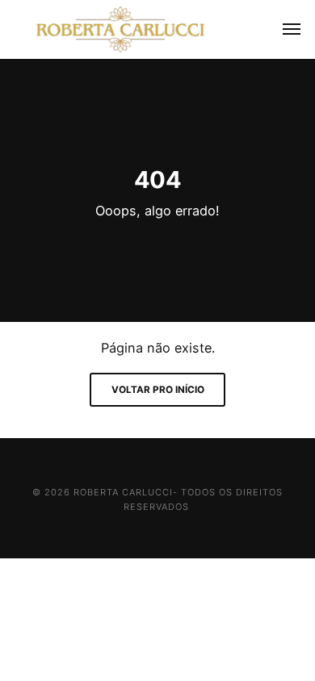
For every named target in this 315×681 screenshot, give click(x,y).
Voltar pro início (157, 389)
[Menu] (282, 29)
